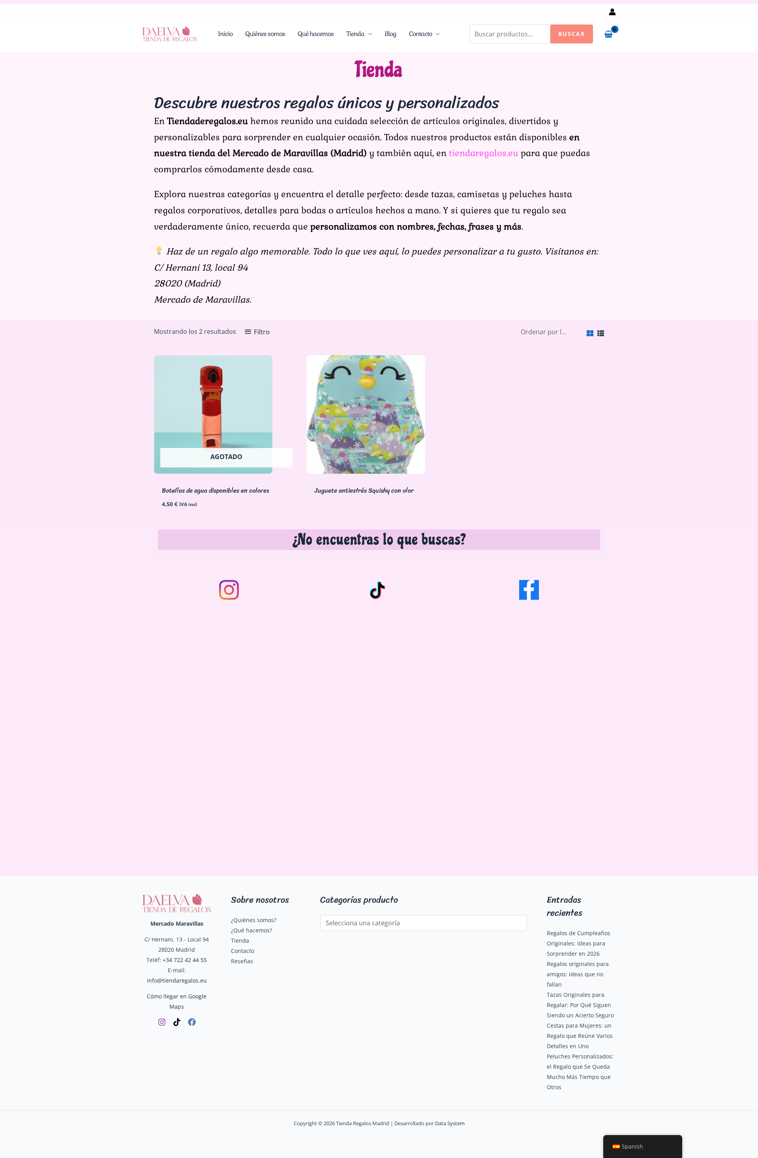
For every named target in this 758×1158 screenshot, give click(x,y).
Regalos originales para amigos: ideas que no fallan (578, 974)
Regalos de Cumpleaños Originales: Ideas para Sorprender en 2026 (578, 943)
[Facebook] (192, 1022)
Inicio (225, 34)
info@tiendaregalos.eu (177, 980)
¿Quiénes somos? (253, 920)
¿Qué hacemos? (251, 930)
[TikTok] (177, 1022)
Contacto (420, 34)
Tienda (355, 34)
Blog (390, 34)
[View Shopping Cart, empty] (608, 34)
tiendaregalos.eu (483, 152)
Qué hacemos (316, 34)
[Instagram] (162, 1022)
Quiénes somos (265, 34)
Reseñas (242, 961)
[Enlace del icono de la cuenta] (612, 11)
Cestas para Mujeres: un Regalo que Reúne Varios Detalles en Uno (580, 1036)
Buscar (571, 34)
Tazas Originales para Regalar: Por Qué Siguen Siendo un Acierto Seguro (580, 1005)
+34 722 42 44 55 (185, 960)
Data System (450, 1123)
